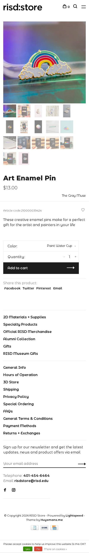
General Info (14, 368)
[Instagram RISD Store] (13, 490)
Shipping (11, 389)
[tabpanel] (44, 62)
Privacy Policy (16, 397)
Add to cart (18, 268)
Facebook (12, 288)
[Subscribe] (81, 463)
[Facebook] (5, 490)
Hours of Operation (20, 375)
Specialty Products (20, 324)
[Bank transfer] (45, 529)
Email (57, 288)
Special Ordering (18, 404)
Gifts (7, 346)
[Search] (75, 7)
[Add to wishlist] (83, 210)
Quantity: (16, 257)
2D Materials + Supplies (24, 317)
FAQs (8, 411)
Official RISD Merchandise (27, 332)
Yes (27, 549)
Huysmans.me (52, 519)
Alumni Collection (19, 339)
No (38, 549)
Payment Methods (19, 426)
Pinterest (43, 288)
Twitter (28, 288)
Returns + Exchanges (21, 433)
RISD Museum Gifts (20, 354)
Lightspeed (74, 515)
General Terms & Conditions (28, 419)
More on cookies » (55, 549)
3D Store (11, 382)
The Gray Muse (74, 196)
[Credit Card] (54, 529)
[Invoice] (35, 529)
